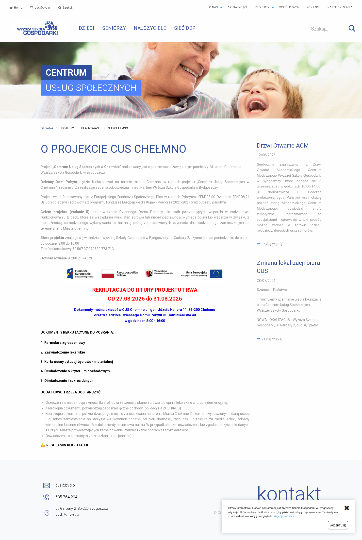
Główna (47, 128)
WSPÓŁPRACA (289, 7)
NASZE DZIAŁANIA (340, 7)
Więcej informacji (284, 516)
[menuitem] (16, 7)
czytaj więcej (271, 243)
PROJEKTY (262, 7)
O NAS (213, 7)
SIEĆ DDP (185, 28)
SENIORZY (114, 28)
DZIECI (86, 28)
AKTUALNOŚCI (237, 7)
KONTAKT (313, 7)
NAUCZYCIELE (150, 28)
